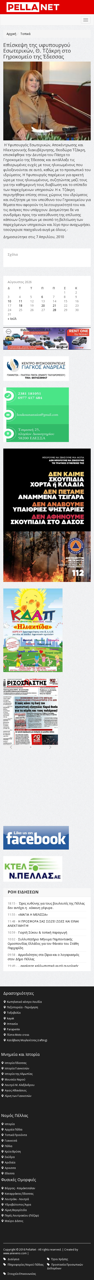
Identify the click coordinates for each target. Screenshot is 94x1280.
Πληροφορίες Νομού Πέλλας (26, 1264)
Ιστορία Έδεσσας (15, 1063)
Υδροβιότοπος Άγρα (18, 1204)
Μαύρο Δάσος (14, 1221)
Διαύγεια (13, 1259)
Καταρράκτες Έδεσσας (19, 1194)
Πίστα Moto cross (18, 1035)
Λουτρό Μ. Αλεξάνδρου (20, 1085)
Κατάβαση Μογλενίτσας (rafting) (27, 1040)
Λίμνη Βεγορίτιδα (16, 1210)
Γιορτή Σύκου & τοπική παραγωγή (42, 932)
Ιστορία (10, 1124)
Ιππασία (12, 1024)
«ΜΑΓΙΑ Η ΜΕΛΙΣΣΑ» (33, 914)
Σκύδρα (10, 1157)
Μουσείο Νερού (15, 1079)
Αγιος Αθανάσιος (15, 1090)
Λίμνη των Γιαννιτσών (18, 1096)
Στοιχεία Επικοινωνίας (22, 1274)
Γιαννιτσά (11, 1140)
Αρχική (11, 34)
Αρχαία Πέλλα (13, 1129)
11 (20, 301)
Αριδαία (10, 1162)
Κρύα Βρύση (13, 1151)
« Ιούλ (12, 319)
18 (20, 305)
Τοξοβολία (14, 1013)
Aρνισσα (10, 1168)
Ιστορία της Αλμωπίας (19, 1074)
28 (54, 310)
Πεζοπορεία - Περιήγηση (22, 1007)
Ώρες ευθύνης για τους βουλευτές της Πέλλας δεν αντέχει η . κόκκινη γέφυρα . (46, 905)
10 (9, 301)
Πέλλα (8, 1146)
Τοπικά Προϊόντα (16, 1135)
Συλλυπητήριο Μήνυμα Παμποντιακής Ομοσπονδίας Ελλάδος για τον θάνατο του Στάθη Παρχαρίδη (43, 943)
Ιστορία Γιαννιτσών (17, 1068)
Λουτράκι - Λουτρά (17, 1199)
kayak (10, 1018)
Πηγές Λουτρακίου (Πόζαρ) (22, 1215)
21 (54, 305)
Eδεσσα (9, 1173)
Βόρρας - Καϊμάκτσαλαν (20, 1188)
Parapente (13, 1029)
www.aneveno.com (15, 1253)
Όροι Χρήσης (59, 1259)
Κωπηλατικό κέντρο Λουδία (24, 1002)
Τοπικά (25, 34)
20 (43, 305)
